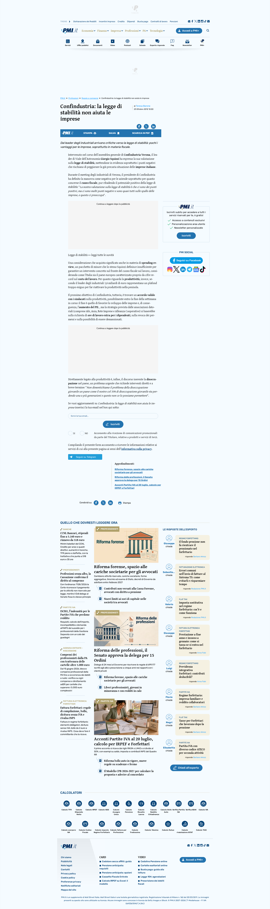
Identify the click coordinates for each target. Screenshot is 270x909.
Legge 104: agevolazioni (153, 876)
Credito (121, 21)
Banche (67, 529)
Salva (112, 133)
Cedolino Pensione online (154, 861)
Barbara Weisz (199, 556)
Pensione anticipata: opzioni (117, 872)
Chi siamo (66, 857)
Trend (63, 21)
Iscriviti (186, 235)
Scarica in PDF (141, 133)
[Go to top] (233, 898)
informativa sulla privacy (136, 449)
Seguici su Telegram (86, 457)
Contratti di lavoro (159, 21)
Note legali (66, 865)
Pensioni (174, 21)
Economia (87, 30)
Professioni (132, 30)
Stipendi (131, 21)
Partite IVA (107, 701)
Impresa (116, 30)
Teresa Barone (143, 106)
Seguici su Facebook (188, 260)
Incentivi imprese (107, 21)
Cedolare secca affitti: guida (117, 861)
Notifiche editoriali (71, 885)
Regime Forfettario (188, 538)
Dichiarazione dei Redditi (84, 21)
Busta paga (142, 21)
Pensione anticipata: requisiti (111, 867)
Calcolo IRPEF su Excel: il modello (113, 882)
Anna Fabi (201, 653)
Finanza (102, 30)
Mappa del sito (68, 890)
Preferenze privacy (71, 881)
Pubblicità (66, 861)
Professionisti (109, 529)
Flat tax (183, 599)
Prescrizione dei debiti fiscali (151, 882)
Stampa (88, 133)
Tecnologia (156, 30)
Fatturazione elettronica (192, 567)
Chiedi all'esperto (188, 767)
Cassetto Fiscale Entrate (115, 876)
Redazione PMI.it (198, 589)
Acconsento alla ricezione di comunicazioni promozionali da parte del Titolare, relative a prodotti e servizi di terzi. (126, 435)
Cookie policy (68, 877)
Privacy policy (68, 873)
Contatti (65, 869)
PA (144, 30)
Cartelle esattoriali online (154, 865)
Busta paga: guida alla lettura (151, 871)
